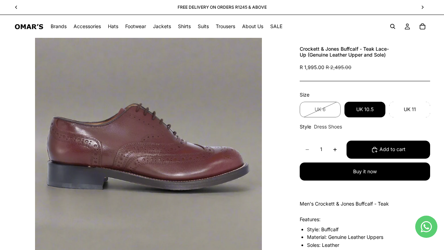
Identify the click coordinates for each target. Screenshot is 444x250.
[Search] (392, 26)
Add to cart (392, 149)
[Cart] (422, 26)
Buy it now (365, 171)
